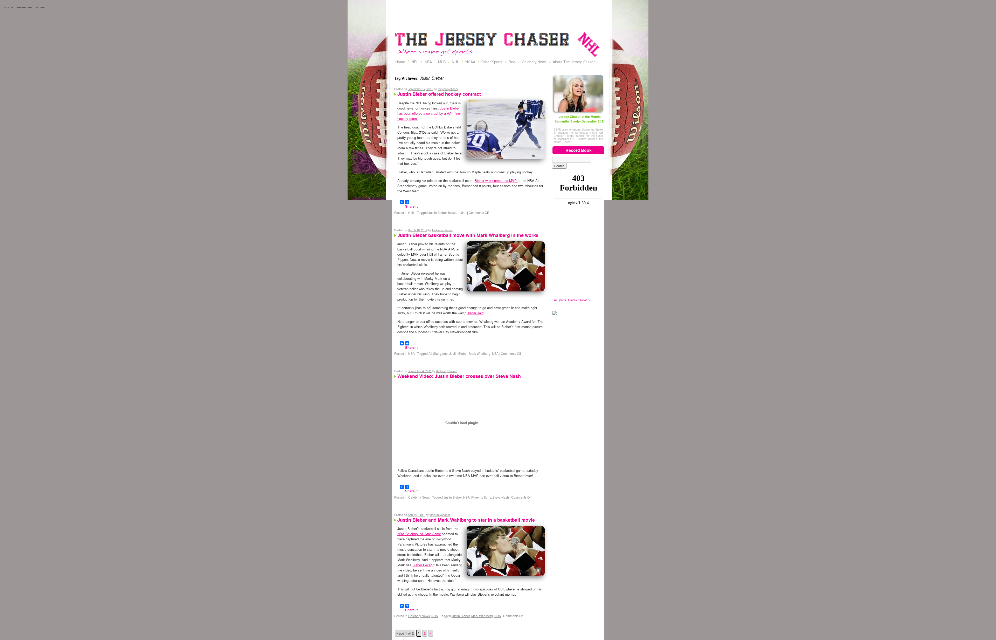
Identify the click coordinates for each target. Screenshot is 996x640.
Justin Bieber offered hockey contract (439, 94)
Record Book (578, 150)
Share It (411, 488)
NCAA (470, 61)
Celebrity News (534, 61)
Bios (512, 61)
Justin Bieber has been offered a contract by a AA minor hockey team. (429, 113)
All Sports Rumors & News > (572, 300)
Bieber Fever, (422, 564)
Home (400, 61)
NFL (414, 61)
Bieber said (475, 312)
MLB (442, 61)
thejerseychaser (448, 89)
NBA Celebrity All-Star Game (419, 533)
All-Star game (438, 353)
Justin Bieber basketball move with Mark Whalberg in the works (467, 235)
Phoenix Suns (481, 497)
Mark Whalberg (479, 353)
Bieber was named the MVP (496, 180)
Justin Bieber (437, 212)
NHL (455, 61)
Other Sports (491, 61)
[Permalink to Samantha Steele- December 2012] (578, 93)
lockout (453, 212)
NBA (428, 61)
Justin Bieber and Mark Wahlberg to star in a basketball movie (466, 519)
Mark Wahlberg (482, 616)
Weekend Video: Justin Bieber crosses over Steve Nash (459, 376)
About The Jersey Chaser (574, 61)
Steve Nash (501, 497)
